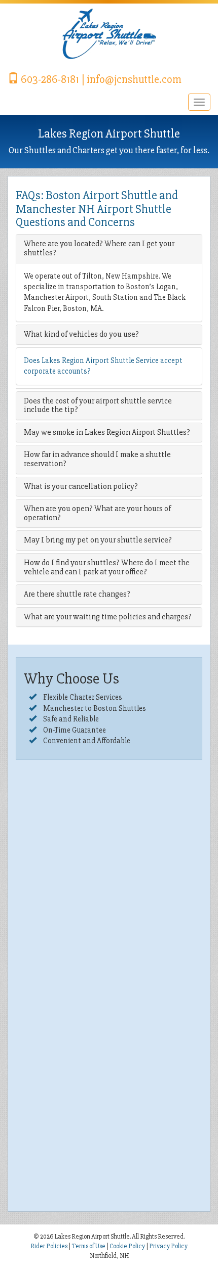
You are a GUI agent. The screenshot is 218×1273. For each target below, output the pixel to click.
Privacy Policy (168, 1246)
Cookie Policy (127, 1246)
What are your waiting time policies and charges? (108, 617)
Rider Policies (49, 1246)
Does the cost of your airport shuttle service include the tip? (98, 405)
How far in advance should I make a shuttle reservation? (97, 459)
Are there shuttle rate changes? (77, 594)
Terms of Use (88, 1246)
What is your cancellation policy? (81, 486)
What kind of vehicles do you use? (81, 334)
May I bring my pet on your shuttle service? (98, 540)
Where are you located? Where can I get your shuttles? (99, 248)
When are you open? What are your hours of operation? (97, 513)
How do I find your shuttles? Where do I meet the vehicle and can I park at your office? (107, 567)
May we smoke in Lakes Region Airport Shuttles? (107, 432)
